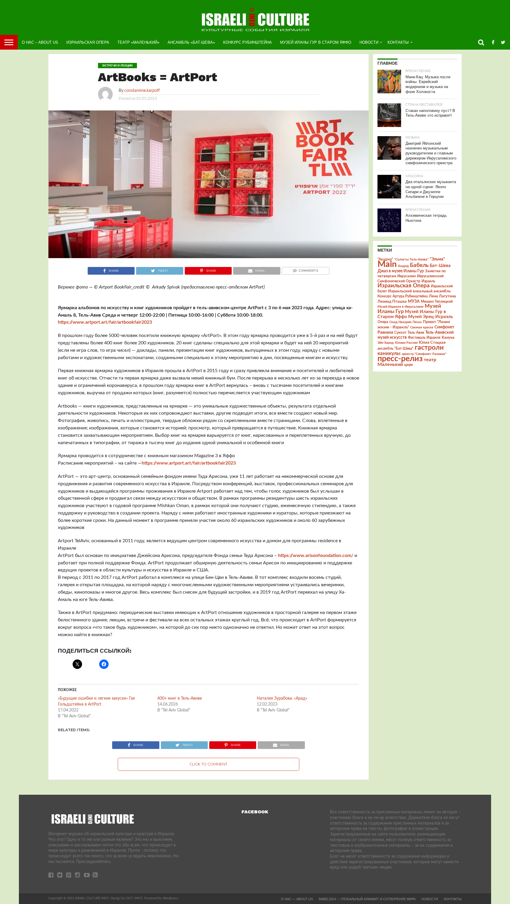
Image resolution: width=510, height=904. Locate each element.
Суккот (400, 332)
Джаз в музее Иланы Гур (400, 271)
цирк (408, 365)
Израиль (428, 281)
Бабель (419, 265)
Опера (382, 322)
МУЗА (414, 301)
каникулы (389, 353)
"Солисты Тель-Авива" (411, 259)
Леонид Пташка (392, 301)
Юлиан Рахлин (406, 342)
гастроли (429, 347)
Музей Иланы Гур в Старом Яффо (315, 42)
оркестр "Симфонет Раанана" (424, 354)
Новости (368, 42)
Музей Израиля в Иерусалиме (400, 306)
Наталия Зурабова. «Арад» (282, 698)
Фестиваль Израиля (424, 337)
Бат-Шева (440, 265)
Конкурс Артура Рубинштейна (402, 296)
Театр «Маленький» (138, 42)
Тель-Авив (416, 332)
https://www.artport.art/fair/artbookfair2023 (105, 322)
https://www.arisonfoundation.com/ (315, 555)
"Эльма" (437, 259)
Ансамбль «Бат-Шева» (191, 42)
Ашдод (403, 266)
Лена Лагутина (442, 296)
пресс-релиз (400, 359)
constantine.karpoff (142, 90)
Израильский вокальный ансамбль (419, 291)
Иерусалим (406, 276)
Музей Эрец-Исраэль (430, 317)
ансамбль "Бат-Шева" (395, 348)
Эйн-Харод (385, 342)
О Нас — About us (297, 899)
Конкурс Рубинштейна (247, 42)
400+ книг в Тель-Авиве (179, 698)
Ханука (448, 337)
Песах (417, 322)
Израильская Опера (87, 42)
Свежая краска (421, 327)
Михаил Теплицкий (437, 301)
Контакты (398, 42)
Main (387, 264)
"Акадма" (385, 259)
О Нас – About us (40, 42)
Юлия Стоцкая (432, 343)
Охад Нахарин (400, 322)
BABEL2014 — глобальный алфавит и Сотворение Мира (367, 899)
